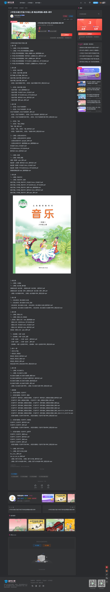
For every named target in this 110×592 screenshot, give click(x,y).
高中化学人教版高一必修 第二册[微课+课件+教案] (92, 50)
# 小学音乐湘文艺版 (43, 476)
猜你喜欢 (91, 44)
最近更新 (86, 44)
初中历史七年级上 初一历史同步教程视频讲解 (91, 61)
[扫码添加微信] (106, 578)
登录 (38, 545)
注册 (47, 545)
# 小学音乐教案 (24, 476)
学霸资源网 (17, 15)
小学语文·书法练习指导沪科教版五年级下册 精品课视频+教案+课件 (93, 89)
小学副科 (21, 8)
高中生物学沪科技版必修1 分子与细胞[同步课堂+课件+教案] (95, 56)
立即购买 (66, 35)
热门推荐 (80, 44)
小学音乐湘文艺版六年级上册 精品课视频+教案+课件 (31, 12)
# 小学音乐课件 (15, 476)
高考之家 (41, 582)
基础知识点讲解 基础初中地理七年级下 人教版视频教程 (93, 47)
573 (23, 498)
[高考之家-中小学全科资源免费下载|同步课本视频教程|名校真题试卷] (10, 581)
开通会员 (103, 2)
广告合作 (44, 580)
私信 (71, 16)
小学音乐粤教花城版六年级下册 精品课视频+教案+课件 (93, 59)
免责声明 (38, 580)
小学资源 (15, 8)
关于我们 (50, 580)
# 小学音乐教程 (33, 476)
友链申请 (33, 580)
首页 (10, 8)
